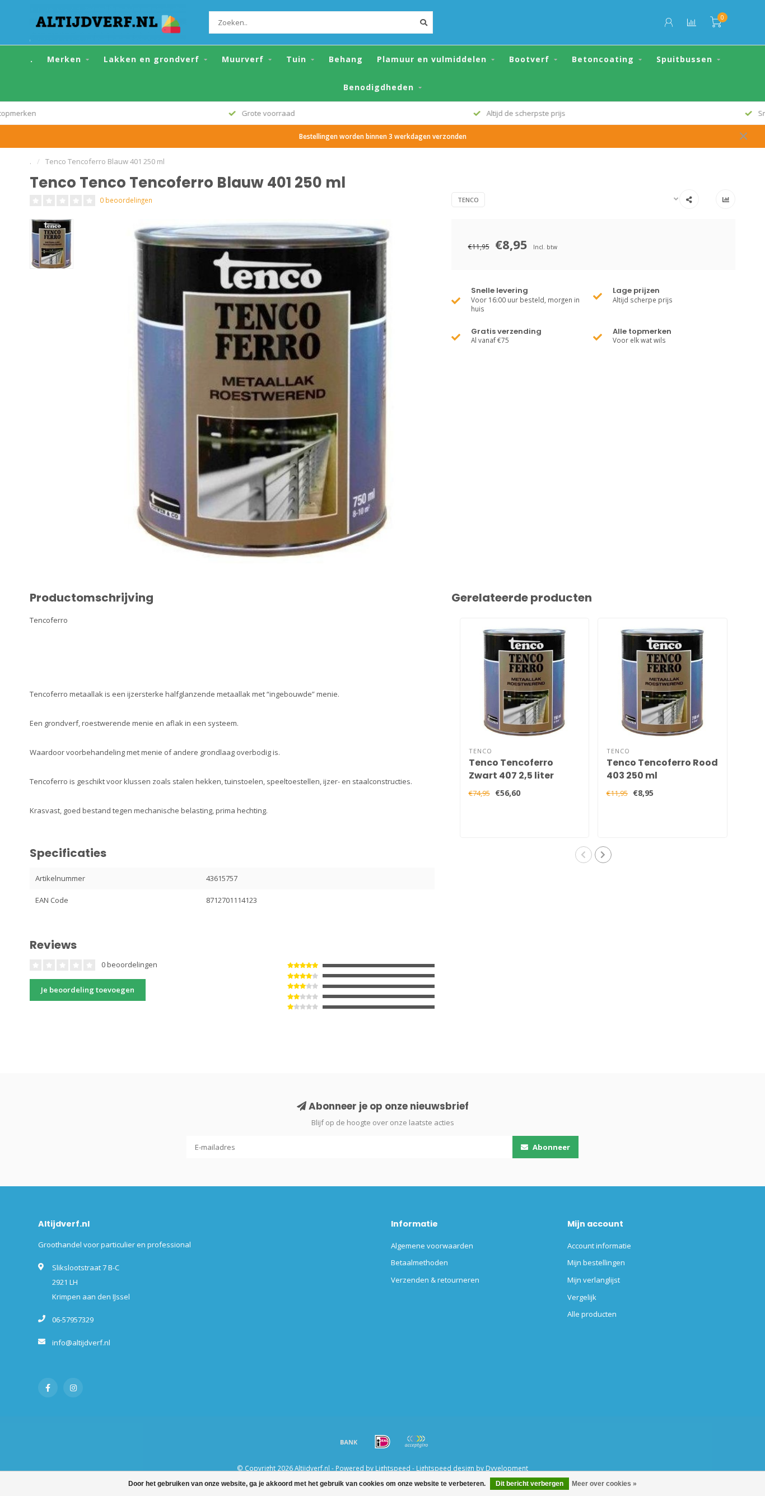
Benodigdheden (378, 87)
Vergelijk (581, 1297)
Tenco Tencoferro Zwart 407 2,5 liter (511, 769)
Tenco (468, 199)
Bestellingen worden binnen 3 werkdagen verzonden (383, 136)
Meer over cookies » (604, 1484)
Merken (64, 59)
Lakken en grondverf (151, 59)
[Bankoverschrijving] (349, 1441)
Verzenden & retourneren (435, 1280)
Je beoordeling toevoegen (87, 990)
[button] (583, 854)
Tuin (296, 59)
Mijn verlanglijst (593, 1280)
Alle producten (592, 1314)
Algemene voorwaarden (432, 1246)
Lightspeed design (445, 1468)
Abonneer (550, 1147)
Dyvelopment (507, 1468)
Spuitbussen (684, 59)
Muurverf (243, 59)
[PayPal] (416, 1441)
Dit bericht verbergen (529, 1484)
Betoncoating (603, 59)
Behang (346, 59)
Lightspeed (393, 1468)
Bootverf (529, 59)
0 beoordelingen (126, 199)
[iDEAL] (382, 1441)
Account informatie (599, 1246)
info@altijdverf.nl (81, 1342)
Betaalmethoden (419, 1262)
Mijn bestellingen (596, 1262)
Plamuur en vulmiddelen (432, 59)
